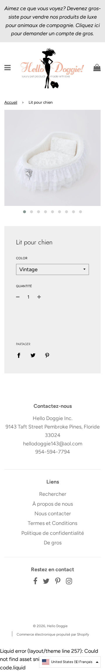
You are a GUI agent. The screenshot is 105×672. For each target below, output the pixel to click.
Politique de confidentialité (52, 533)
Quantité (24, 286)
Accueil (10, 102)
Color (21, 258)
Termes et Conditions (52, 523)
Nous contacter (52, 513)
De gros (53, 542)
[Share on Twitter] (33, 355)
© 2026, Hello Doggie (50, 626)
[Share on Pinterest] (47, 355)
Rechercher (52, 494)
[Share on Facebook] (20, 355)
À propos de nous (52, 504)
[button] (70, 662)
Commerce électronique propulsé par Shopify (53, 634)
